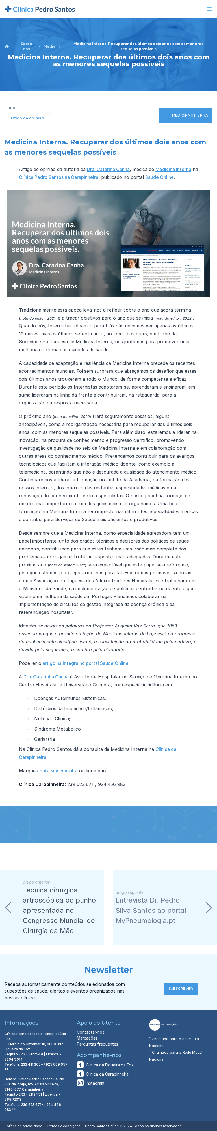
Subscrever (181, 988)
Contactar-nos (90, 1032)
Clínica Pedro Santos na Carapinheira (58, 177)
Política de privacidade (23, 1126)
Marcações (87, 1038)
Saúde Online (159, 177)
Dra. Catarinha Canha (46, 677)
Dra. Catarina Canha (108, 169)
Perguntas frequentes (97, 1044)
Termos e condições (64, 1126)
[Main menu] (209, 9)
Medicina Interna (173, 169)
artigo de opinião (27, 118)
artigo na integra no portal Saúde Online (85, 663)
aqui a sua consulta (57, 771)
